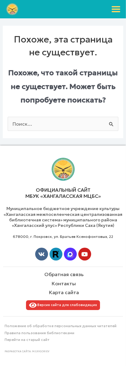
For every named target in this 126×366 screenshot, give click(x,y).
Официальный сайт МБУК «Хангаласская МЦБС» (63, 193)
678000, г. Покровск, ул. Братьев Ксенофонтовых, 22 (63, 236)
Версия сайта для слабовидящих (66, 305)
